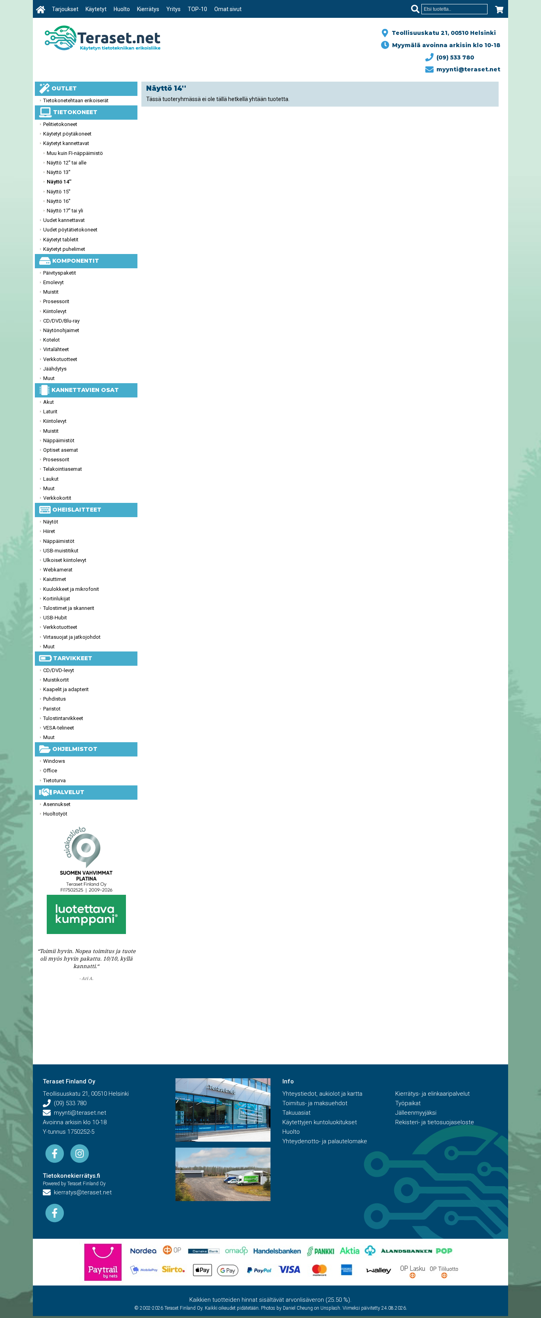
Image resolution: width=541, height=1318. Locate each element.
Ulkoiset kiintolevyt (64, 560)
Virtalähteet (56, 349)
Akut (48, 402)
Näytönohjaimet (61, 330)
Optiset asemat (60, 450)
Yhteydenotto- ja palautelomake (324, 1141)
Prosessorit (56, 301)
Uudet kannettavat (64, 220)
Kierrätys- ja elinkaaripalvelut (432, 1093)
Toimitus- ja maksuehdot (314, 1103)
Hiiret (49, 531)
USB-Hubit (55, 618)
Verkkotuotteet (60, 359)
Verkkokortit (57, 498)
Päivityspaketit (59, 273)
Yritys (173, 9)
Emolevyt (53, 282)
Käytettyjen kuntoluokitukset (319, 1122)
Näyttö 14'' (59, 182)
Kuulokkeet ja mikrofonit (71, 589)
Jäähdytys (55, 369)
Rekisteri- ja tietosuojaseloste (434, 1122)
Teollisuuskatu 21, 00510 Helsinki (442, 32)
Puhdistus (54, 699)
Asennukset (56, 804)
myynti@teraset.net (466, 69)
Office (50, 771)
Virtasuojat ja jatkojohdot (72, 637)
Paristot (52, 709)
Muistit (51, 292)
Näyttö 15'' (58, 192)
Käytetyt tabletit (60, 240)
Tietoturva (54, 780)
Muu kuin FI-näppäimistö (75, 153)
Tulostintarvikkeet (63, 718)
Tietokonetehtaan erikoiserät (76, 100)
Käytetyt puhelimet (64, 249)
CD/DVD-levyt (58, 670)
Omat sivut (228, 9)
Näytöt (50, 522)
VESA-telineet (58, 728)
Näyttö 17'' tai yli (65, 211)
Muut (49, 378)
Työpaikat (408, 1103)
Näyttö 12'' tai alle (66, 163)
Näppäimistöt (58, 440)
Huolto (122, 9)
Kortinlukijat (56, 599)
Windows (54, 761)
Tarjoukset (65, 9)
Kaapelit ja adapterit (66, 689)
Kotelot (51, 340)
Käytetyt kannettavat (66, 143)
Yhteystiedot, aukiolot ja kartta (322, 1093)
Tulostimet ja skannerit (68, 608)
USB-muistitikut (60, 551)
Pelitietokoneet (60, 124)
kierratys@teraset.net (81, 1192)
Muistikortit (56, 680)
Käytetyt (96, 9)
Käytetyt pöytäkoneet (67, 134)
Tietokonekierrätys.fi (71, 1175)
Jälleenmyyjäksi (415, 1112)
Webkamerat (57, 570)
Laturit (50, 412)
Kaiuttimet (54, 579)
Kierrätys (148, 9)
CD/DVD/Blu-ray (61, 321)
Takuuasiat (296, 1112)
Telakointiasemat (62, 469)
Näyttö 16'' (58, 201)
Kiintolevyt (55, 311)
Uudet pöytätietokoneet (70, 230)
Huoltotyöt (55, 814)
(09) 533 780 (453, 57)
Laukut (51, 479)
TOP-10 (197, 9)
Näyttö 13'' (58, 172)
